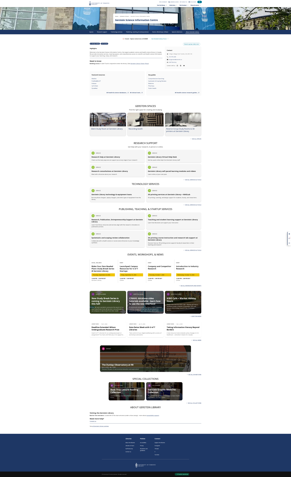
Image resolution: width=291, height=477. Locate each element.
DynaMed (94, 88)
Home (116, 16)
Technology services (116, 32)
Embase (94, 83)
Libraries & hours (124, 16)
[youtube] (184, 65)
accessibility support (153, 415)
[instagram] (177, 65)
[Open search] (199, 2)
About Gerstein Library (192, 32)
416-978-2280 (172, 57)
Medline (94, 78)
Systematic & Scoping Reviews (157, 81)
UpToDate (95, 86)
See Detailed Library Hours (159, 39)
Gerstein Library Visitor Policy (139, 63)
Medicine (151, 83)
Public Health (152, 88)
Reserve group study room (191, 44)
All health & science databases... (116, 92)
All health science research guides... (186, 92)
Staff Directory (172, 62)
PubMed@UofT (96, 81)
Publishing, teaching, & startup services (137, 32)
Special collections (177, 32)
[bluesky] (180, 65)
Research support (102, 32)
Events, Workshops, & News (160, 32)
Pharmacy (151, 86)
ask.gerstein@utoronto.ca (175, 59)
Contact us (93, 421)
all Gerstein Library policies (100, 426)
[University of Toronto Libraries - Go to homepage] (145, 467)
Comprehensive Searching (156, 78)
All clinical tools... (135, 92)
